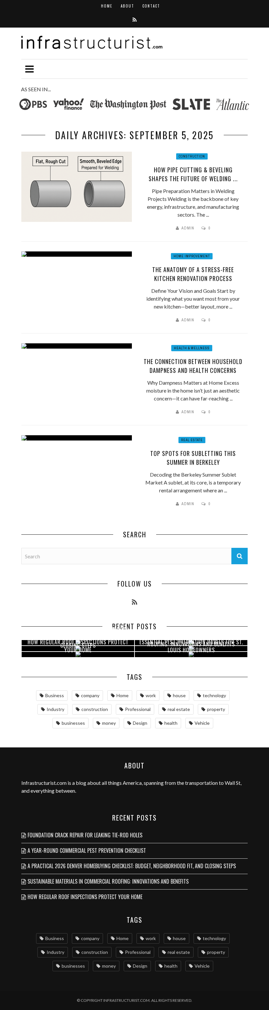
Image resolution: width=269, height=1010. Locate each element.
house (179, 695)
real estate (179, 709)
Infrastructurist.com (44, 783)
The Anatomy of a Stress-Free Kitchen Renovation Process (193, 274)
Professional (138, 709)
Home (107, 6)
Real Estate (192, 440)
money (109, 723)
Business (54, 695)
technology (214, 695)
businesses (73, 723)
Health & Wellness (192, 348)
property (216, 709)
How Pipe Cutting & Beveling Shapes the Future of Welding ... (193, 174)
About (127, 6)
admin (187, 228)
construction (94, 709)
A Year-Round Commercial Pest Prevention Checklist (87, 850)
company (90, 695)
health (170, 723)
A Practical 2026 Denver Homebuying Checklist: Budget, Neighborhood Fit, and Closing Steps (132, 866)
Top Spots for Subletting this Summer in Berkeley (193, 457)
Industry (55, 709)
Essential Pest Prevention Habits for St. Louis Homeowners (191, 646)
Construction (192, 156)
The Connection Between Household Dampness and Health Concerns (193, 366)
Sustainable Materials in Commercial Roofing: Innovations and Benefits (108, 881)
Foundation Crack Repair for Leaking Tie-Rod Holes (85, 835)
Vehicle (202, 723)
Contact (151, 6)
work (151, 695)
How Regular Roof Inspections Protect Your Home (78, 646)
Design (140, 723)
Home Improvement (192, 256)
